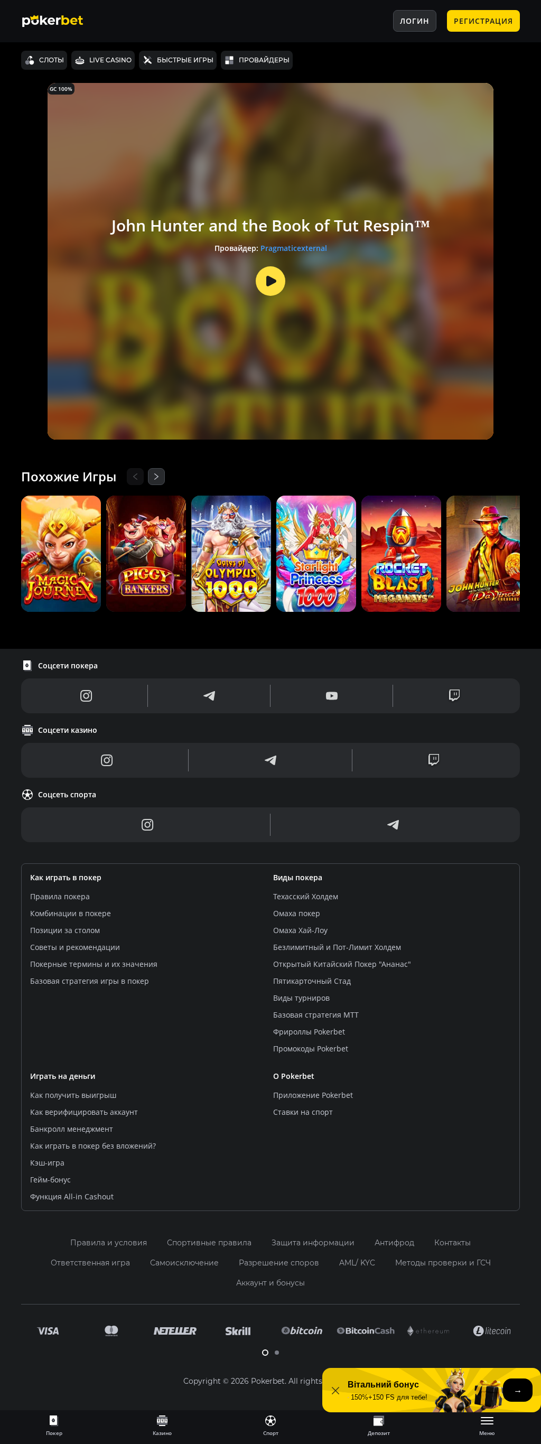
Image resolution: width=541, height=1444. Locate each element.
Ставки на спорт (303, 1112)
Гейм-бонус (50, 1180)
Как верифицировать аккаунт (84, 1112)
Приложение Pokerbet (313, 1095)
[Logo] (60, 21)
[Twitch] (454, 696)
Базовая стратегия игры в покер (89, 981)
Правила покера (60, 896)
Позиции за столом (65, 930)
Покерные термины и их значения (93, 964)
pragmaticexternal (293, 248)
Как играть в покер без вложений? (93, 1146)
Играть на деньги (62, 1076)
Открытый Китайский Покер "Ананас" (342, 964)
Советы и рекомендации (75, 947)
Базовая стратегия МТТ (316, 1015)
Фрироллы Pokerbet (309, 1032)
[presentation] (54, 1425)
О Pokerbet (293, 1076)
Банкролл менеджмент (71, 1129)
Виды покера (297, 877)
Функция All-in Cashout (72, 1196)
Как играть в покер (65, 877)
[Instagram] (86, 696)
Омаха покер (296, 913)
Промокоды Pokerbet (310, 1049)
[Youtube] (332, 696)
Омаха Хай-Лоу (300, 930)
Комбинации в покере (70, 913)
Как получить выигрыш (73, 1095)
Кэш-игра (47, 1163)
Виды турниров (301, 998)
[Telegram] (209, 696)
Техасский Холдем (305, 896)
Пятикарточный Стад (312, 981)
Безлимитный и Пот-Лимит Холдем (337, 947)
